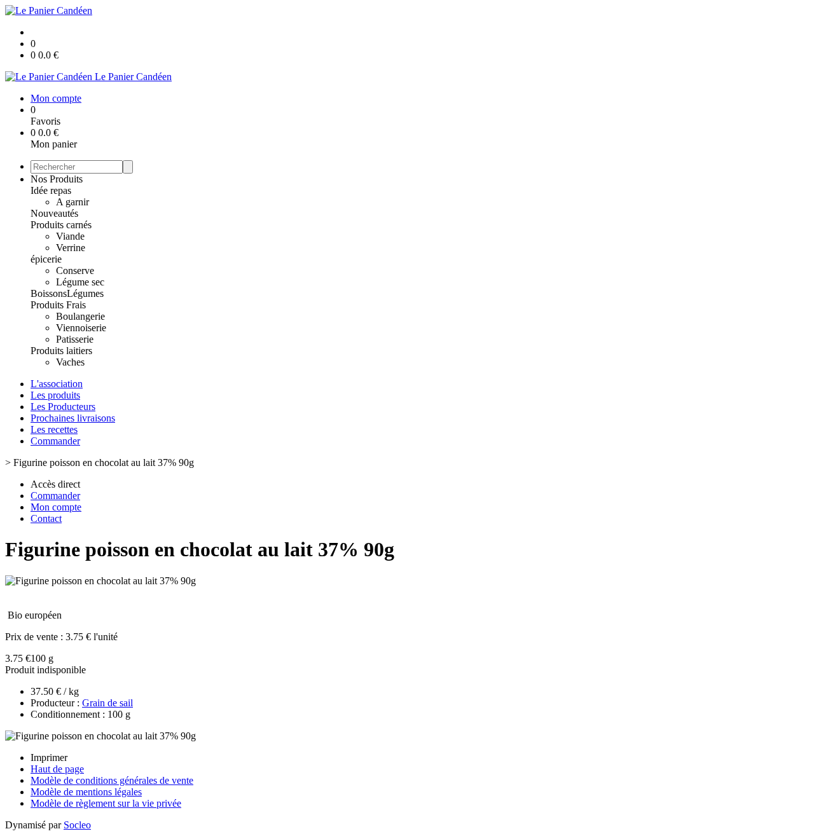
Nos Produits (57, 179)
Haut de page (57, 769)
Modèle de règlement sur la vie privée (106, 803)
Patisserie (74, 339)
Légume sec (80, 282)
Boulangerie (80, 316)
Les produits (55, 395)
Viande (70, 236)
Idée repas (51, 190)
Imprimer (49, 757)
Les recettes (54, 429)
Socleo (77, 824)
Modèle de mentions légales (86, 791)
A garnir (72, 201)
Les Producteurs (63, 406)
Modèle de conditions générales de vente (112, 780)
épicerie (46, 259)
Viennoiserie (81, 327)
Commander (55, 440)
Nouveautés (54, 213)
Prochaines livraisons (73, 418)
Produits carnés (61, 224)
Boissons (49, 293)
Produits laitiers (61, 350)
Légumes (85, 293)
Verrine (70, 247)
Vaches (70, 362)
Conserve (75, 270)
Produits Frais (58, 304)
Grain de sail (107, 702)
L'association (57, 383)
